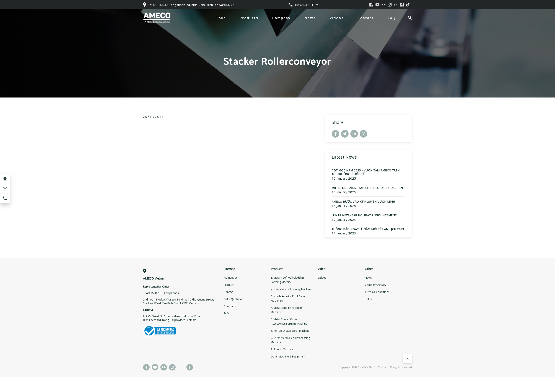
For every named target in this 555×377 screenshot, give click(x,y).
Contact (366, 18)
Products (249, 18)
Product (228, 285)
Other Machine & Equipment (288, 356)
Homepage (231, 278)
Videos (337, 18)
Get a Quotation (233, 299)
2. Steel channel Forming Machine (291, 289)
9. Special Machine (282, 349)
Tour (221, 18)
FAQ (392, 18)
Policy (368, 299)
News (310, 18)
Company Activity (375, 285)
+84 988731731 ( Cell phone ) (161, 293)
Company (281, 18)
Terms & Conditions (377, 292)
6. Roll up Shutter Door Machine (290, 331)
